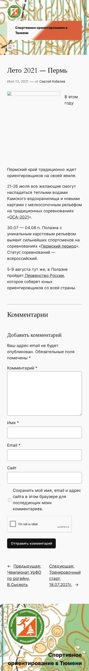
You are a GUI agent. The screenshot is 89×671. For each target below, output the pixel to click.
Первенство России (44, 275)
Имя (13, 422)
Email (14, 445)
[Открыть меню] (10, 47)
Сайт (12, 468)
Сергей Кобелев (52, 81)
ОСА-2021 (19, 217)
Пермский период (58, 246)
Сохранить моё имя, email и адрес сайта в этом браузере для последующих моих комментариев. (47, 499)
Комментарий (22, 368)
